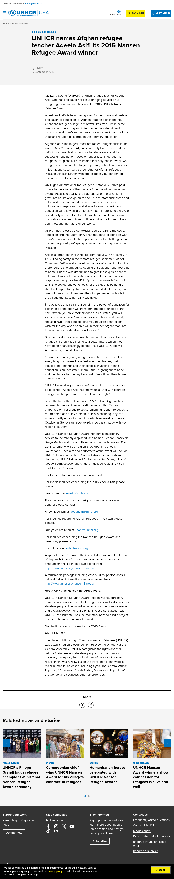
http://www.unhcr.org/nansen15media (69, 568)
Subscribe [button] (100, 841)
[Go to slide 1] (86, 797)
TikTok (48, 831)
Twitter (64, 826)
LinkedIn (56, 831)
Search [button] (112, 14)
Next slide (167, 743)
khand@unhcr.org (86, 530)
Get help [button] (163, 13)
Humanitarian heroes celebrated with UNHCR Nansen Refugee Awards (107, 775)
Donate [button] (138, 13)
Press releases (20, 23)
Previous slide (6, 743)
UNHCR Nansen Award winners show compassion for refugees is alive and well (151, 777)
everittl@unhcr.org (78, 493)
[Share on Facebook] (91, 705)
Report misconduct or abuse (151, 836)
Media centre (142, 831)
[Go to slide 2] (89, 797)
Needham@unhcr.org (84, 511)
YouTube (71, 826)
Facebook (48, 826)
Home (6, 23)
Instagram (56, 826)
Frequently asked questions (151, 820)
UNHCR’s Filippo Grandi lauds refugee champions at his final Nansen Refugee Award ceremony (21, 777)
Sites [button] (119, 14)
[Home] (19, 13)
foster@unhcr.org (76, 548)
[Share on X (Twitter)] (82, 705)
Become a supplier (145, 851)
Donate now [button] (14, 832)
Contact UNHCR (144, 825)
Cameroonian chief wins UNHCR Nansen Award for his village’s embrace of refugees (65, 775)
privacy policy (55, 871)
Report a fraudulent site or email (150, 843)
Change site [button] (32, 3)
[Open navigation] (4, 13)
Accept (160, 870)
